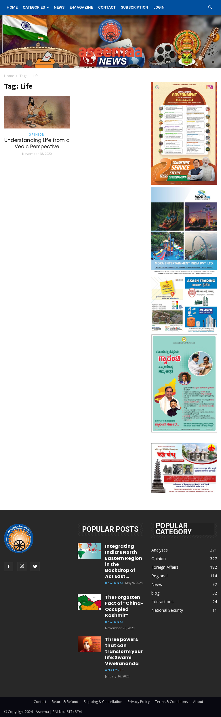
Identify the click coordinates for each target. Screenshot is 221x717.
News (59, 7)
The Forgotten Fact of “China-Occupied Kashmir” (124, 606)
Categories (34, 7)
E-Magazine (81, 7)
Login (159, 7)
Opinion (37, 135)
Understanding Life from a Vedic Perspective (37, 143)
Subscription (134, 7)
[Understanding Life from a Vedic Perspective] (37, 112)
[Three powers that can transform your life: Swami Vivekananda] (89, 644)
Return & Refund (65, 701)
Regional (114, 583)
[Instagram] (21, 566)
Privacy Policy (139, 701)
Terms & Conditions (171, 701)
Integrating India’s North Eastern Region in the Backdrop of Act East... (123, 561)
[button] (210, 7)
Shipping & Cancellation (103, 701)
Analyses (114, 670)
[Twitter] (35, 566)
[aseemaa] (110, 41)
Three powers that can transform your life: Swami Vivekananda (124, 651)
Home (12, 7)
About (198, 701)
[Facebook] (8, 566)
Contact (107, 7)
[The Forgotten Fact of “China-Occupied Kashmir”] (89, 602)
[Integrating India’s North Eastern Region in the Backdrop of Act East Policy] (89, 551)
